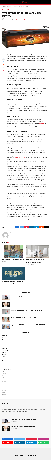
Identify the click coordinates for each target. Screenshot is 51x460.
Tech (3, 388)
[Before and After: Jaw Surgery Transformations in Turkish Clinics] (6, 311)
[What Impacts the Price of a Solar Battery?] (25, 37)
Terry (7, 19)
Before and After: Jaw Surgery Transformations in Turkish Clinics (26, 310)
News (3, 375)
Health (3, 367)
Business (4, 339)
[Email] (3, 73)
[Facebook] (3, 58)
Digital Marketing (6, 346)
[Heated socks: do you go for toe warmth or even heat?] (6, 297)
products (41, 123)
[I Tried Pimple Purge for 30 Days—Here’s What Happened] (6, 319)
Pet (3, 377)
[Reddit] (3, 64)
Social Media (5, 383)
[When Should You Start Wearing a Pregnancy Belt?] (6, 304)
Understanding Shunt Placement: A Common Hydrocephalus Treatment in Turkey (28, 325)
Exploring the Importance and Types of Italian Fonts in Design (12, 282)
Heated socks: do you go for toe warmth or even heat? (24, 296)
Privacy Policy (30, 452)
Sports (3, 386)
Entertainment (5, 350)
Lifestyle (4, 373)
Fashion (4, 354)
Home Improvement (6, 369)
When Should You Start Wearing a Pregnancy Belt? (23, 303)
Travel (3, 392)
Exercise (4, 352)
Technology (5, 9)
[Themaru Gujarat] (25, 2)
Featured (4, 356)
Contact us (20, 452)
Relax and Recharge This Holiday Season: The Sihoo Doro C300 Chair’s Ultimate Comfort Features (36, 261)
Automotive (4, 335)
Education (4, 348)
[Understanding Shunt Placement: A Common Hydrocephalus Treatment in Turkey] (6, 326)
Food (3, 362)
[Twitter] (3, 61)
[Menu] (4, 2)
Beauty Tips (5, 337)
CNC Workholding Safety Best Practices (13, 259)
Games (3, 365)
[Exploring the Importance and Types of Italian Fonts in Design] (13, 273)
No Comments (20, 19)
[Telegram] (3, 67)
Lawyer (3, 371)
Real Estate (4, 381)
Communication (5, 344)
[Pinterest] (3, 70)
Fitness (3, 360)
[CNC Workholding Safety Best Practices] (13, 251)
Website (4, 394)
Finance (4, 358)
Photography (5, 379)
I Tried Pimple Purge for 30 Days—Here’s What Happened (24, 317)
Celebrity (4, 341)
